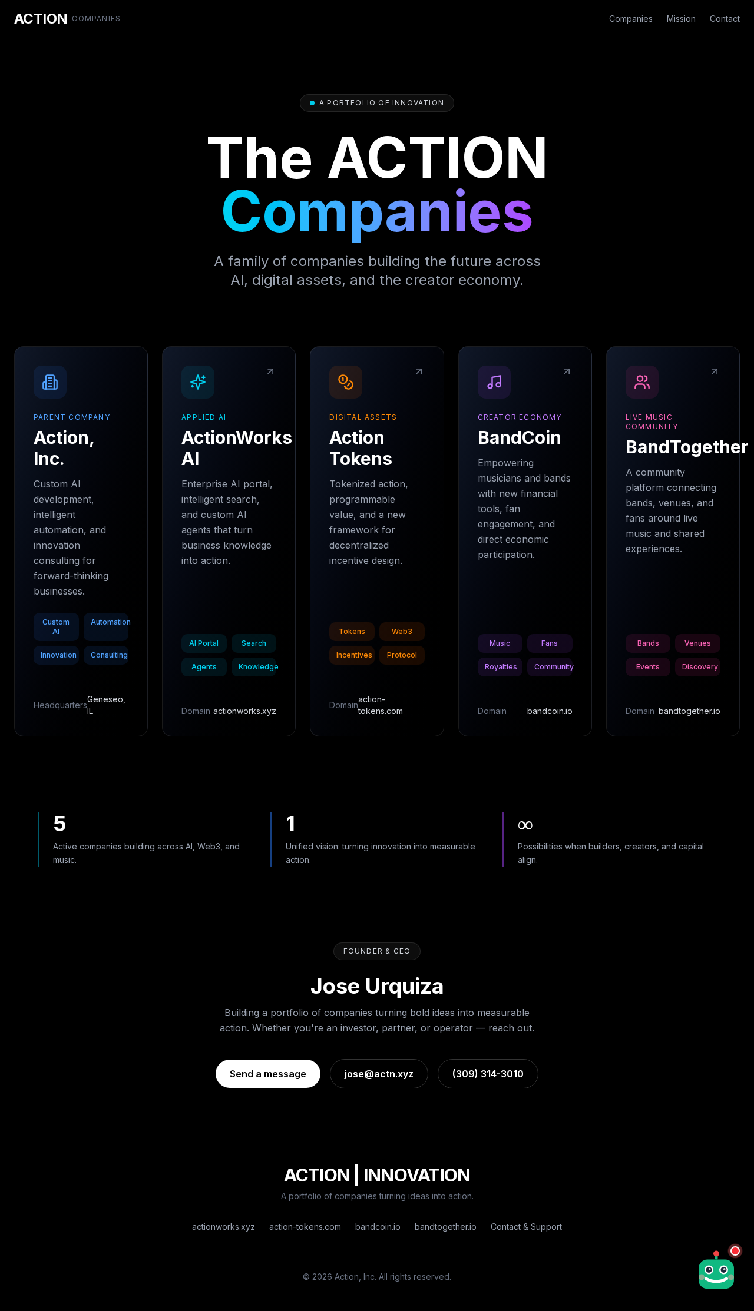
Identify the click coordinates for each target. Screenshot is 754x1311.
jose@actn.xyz (379, 1074)
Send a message (268, 1074)
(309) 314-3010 (488, 1074)
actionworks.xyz (223, 1227)
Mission (681, 19)
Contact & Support (526, 1227)
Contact (725, 19)
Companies (631, 19)
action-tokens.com (305, 1227)
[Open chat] (716, 1269)
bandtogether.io (446, 1227)
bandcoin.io (378, 1227)
